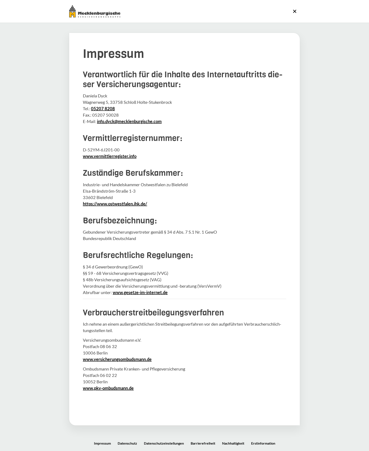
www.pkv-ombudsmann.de (108, 388)
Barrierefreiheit (203, 443)
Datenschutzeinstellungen (164, 443)
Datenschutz (127, 443)
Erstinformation (263, 443)
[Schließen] (295, 11)
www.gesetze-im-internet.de (140, 292)
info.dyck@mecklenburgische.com (129, 121)
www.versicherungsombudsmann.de (117, 359)
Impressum (102, 443)
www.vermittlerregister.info (109, 156)
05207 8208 (103, 108)
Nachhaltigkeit (233, 443)
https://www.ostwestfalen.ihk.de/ (115, 203)
